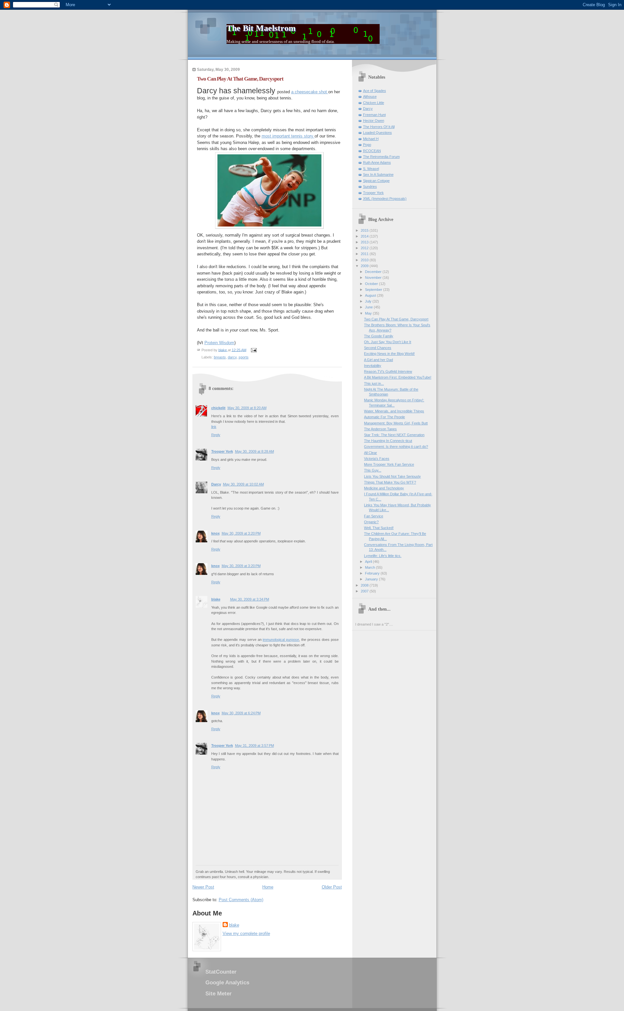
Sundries (370, 186)
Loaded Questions (377, 133)
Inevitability (372, 366)
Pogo (367, 145)
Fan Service (373, 516)
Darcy (216, 484)
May (369, 313)
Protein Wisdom (219, 342)
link (213, 427)
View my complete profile (246, 933)
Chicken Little (373, 103)
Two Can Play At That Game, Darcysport (396, 319)
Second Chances (377, 348)
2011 (365, 254)
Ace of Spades (374, 91)
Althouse (370, 96)
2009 (365, 266)
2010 (365, 260)
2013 (365, 242)
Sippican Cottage (376, 181)
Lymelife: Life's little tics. (382, 556)
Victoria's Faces (376, 458)
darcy (232, 357)
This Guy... (372, 470)
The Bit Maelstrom (261, 28)
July (368, 301)
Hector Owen (373, 121)
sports (244, 357)
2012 (365, 248)
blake (215, 599)
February (373, 573)
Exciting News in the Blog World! (389, 354)
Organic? (371, 522)
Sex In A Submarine (378, 174)
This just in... (374, 383)
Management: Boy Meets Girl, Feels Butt (396, 423)
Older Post (332, 887)
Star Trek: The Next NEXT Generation (394, 435)
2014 (365, 236)
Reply (215, 435)
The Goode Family (378, 336)
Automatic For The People (384, 417)
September (374, 290)
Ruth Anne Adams (377, 162)
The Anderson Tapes (380, 429)
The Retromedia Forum (381, 157)
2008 (365, 585)
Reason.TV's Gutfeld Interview (388, 371)
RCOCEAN (372, 151)
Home (267, 887)
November (374, 277)
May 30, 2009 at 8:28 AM (254, 451)
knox (215, 533)
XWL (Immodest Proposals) (385, 199)
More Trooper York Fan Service (389, 464)
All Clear (370, 453)
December (374, 272)
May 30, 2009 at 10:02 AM (243, 484)
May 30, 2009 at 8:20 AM (247, 408)
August (371, 295)
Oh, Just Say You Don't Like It (387, 342)
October (372, 284)
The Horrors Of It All (379, 127)
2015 (365, 230)
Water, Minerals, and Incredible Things (394, 411)
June (369, 307)
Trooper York (222, 451)
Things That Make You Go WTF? (390, 482)
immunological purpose (281, 640)
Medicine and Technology (384, 488)
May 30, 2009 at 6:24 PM (241, 713)
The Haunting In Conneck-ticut (388, 441)
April (369, 562)
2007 (365, 591)
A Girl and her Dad (378, 360)
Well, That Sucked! (379, 528)
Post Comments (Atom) (241, 899)
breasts (220, 357)
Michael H (371, 139)
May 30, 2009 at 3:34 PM (249, 599)
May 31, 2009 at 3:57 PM (254, 745)
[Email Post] (253, 350)
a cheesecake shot (309, 91)
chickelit (218, 408)
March (370, 567)
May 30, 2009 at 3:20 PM (241, 533)
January (372, 579)
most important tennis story (288, 136)
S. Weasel (371, 169)
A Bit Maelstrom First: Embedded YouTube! (397, 377)
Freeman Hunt (374, 115)
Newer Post (203, 887)
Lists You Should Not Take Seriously (392, 476)
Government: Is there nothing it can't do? (396, 446)
